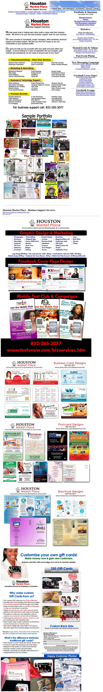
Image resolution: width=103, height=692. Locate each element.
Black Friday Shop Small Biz (85, 92)
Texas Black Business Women (85, 95)
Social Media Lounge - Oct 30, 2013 (85, 49)
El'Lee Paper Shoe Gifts (85, 83)
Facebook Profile (22, 13)
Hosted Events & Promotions (85, 21)
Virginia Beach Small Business (85, 93)
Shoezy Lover (85, 67)
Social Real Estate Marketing (85, 77)
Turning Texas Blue (85, 41)
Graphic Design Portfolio (17, 12)
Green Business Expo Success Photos (85, 57)
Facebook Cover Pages (85, 25)
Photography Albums (50, 13)
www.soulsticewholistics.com (82, 39)
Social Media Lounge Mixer (85, 87)
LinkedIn (32, 13)
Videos (85, 19)
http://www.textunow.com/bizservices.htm (16, 212)
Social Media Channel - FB (85, 85)
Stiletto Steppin (85, 65)
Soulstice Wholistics (85, 82)
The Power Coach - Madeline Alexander (85, 64)
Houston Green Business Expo (85, 52)
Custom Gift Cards (34, 12)
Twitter (39, 13)
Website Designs (85, 17)
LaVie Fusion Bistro (85, 80)
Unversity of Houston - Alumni (85, 69)
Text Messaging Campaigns (85, 23)
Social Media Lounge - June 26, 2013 (85, 51)
